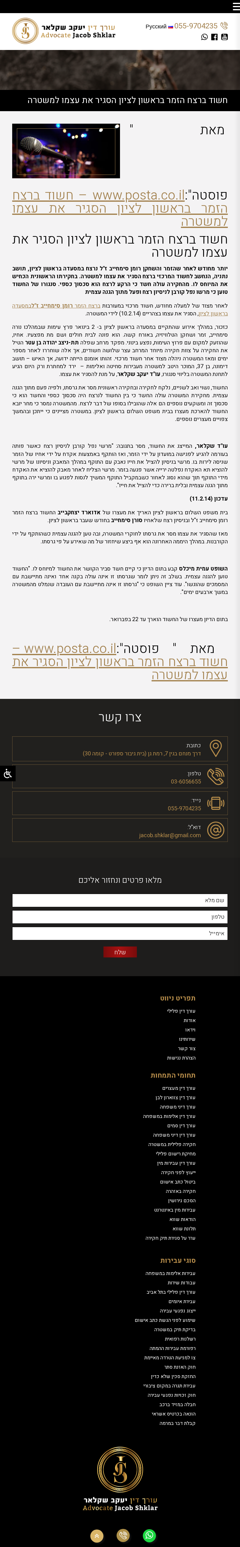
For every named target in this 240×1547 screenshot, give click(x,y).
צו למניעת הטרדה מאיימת (170, 1358)
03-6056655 (186, 782)
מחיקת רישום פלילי (176, 1154)
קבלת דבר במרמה (178, 1423)
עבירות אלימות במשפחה (171, 1273)
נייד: (196, 799)
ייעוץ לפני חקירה (178, 1172)
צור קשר (187, 1048)
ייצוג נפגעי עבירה (178, 1311)
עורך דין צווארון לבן (176, 1097)
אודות (190, 1020)
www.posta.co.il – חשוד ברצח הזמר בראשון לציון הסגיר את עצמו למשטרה (120, 208)
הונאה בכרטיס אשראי (174, 1414)
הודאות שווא (182, 1219)
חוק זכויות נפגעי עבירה (172, 1395)
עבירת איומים (182, 1301)
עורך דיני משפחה (178, 1107)
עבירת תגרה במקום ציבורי (169, 1386)
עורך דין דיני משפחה (174, 1135)
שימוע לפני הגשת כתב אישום (165, 1320)
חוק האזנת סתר (180, 1367)
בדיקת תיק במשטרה (175, 1329)
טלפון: (194, 773)
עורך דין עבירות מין (176, 1163)
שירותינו (187, 1039)
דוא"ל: (194, 826)
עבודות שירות (182, 1283)
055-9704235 (196, 26)
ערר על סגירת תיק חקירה (171, 1238)
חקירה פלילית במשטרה (172, 1144)
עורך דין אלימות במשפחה (169, 1116)
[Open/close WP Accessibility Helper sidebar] (8, 773)
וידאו (190, 1030)
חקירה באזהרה (181, 1191)
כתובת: (193, 745)
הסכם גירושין (182, 1200)
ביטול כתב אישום (178, 1182)
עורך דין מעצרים (179, 1088)
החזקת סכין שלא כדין (173, 1376)
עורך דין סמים (181, 1125)
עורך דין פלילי (181, 1011)
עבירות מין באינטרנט (175, 1210)
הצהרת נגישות (181, 1058)
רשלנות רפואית (180, 1339)
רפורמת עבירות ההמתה (173, 1348)
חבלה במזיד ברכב (177, 1404)
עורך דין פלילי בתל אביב (171, 1292)
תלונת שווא (184, 1229)
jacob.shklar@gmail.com (170, 835)
